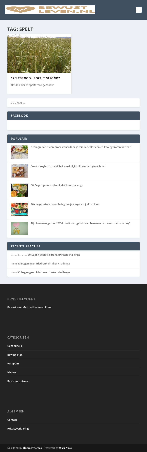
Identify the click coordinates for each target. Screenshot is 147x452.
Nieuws (11, 372)
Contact (12, 419)
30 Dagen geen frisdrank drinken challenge (57, 185)
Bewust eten (15, 354)
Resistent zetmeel (18, 381)
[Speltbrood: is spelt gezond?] (39, 53)
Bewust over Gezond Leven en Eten (29, 307)
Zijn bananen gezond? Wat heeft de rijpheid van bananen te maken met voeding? (80, 223)
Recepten (13, 363)
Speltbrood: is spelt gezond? (35, 78)
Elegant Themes (32, 447)
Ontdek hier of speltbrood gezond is (32, 85)
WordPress (65, 447)
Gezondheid (14, 346)
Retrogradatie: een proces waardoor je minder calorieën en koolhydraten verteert (81, 147)
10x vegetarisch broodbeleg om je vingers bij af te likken (65, 204)
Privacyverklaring (18, 428)
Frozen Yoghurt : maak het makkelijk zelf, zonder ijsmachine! (68, 166)
